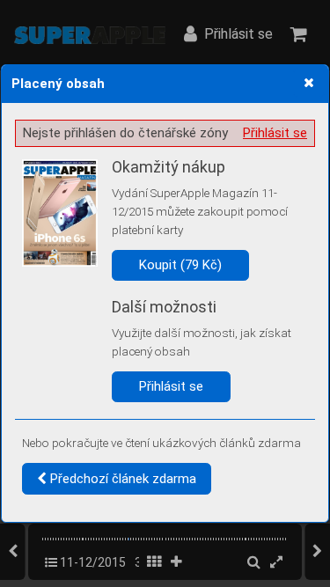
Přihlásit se (275, 133)
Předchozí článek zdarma (121, 479)
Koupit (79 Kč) (180, 265)
